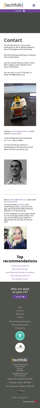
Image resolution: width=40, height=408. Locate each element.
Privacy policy (20, 328)
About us (20, 310)
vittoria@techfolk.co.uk (19, 200)
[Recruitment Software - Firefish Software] (30, 402)
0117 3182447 (20, 376)
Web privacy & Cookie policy (20, 321)
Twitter (9, 140)
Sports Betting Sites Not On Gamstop (20, 272)
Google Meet (16, 133)
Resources (20, 314)
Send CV (18, 11)
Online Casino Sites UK (20, 266)
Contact (20, 317)
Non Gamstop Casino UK (20, 276)
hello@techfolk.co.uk (20, 373)
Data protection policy (20, 325)
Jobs (20, 307)
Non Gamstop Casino (20, 279)
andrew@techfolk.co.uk (21, 131)
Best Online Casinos (20, 269)
